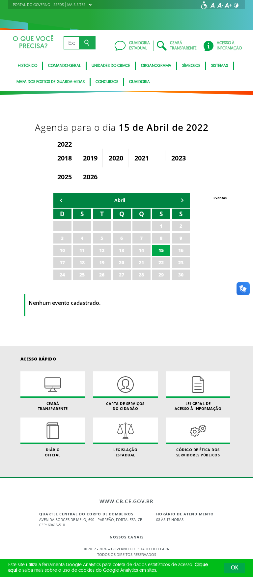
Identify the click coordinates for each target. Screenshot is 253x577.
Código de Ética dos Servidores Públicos (198, 452)
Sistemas (219, 66)
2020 (116, 158)
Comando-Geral (64, 66)
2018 (64, 158)
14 (141, 250)
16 (180, 250)
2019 (90, 158)
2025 (64, 176)
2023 (178, 158)
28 (141, 275)
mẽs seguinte (182, 200)
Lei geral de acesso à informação (198, 406)
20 (121, 262)
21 (141, 262)
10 (62, 250)
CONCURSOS (107, 82)
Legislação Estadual (125, 452)
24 (62, 275)
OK (234, 568)
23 (180, 262)
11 (82, 250)
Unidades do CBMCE (111, 66)
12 (101, 250)
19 (101, 262)
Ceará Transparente (53, 406)
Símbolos (191, 66)
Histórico (27, 66)
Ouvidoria (139, 82)
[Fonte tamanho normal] (212, 5)
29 (161, 275)
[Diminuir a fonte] (220, 5)
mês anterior (61, 200)
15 (161, 250)
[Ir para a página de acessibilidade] (205, 5)
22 (161, 262)
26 (101, 275)
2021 (141, 158)
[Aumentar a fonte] (228, 5)
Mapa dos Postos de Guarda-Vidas (50, 82)
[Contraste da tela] (236, 5)
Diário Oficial (53, 452)
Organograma (156, 66)
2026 (90, 176)
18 (82, 262)
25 (82, 275)
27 (121, 275)
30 (180, 275)
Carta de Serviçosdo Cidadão (125, 406)
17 (62, 262)
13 (121, 250)
